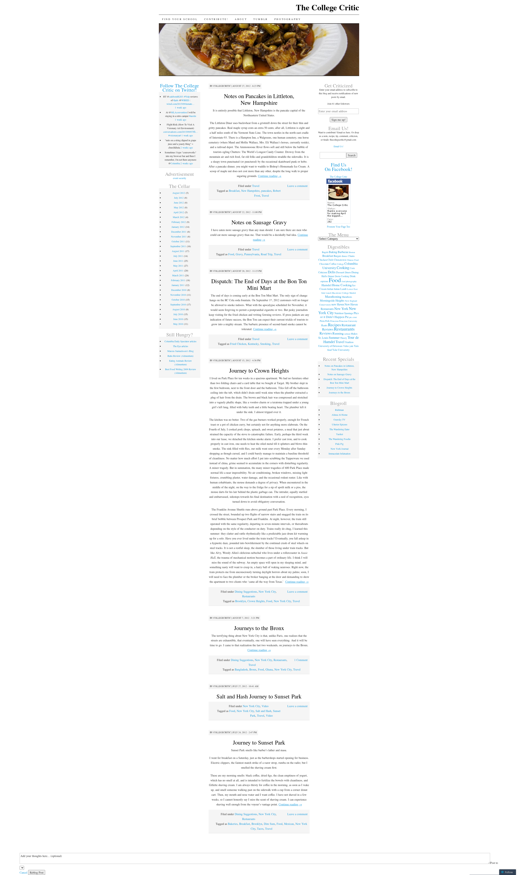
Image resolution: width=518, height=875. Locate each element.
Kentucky (253, 344)
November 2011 (179, 236)
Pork (327, 320)
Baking (333, 252)
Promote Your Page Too (338, 226)
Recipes (334, 324)
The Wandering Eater (339, 429)
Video (265, 706)
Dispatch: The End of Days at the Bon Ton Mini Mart (259, 284)
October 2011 (178, 241)
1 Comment (301, 660)
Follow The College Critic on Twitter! (179, 87)
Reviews (326, 333)
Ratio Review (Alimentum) (180, 355)
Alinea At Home (339, 414)
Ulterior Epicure (339, 424)
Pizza (322, 320)
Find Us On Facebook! (338, 166)
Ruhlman (339, 409)
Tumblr (260, 19)
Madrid (352, 292)
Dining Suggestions (246, 591)
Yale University (341, 350)
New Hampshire (250, 191)
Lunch (328, 292)
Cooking (343, 267)
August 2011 (178, 251)
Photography (287, 19)
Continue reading (269, 176)
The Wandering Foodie (339, 439)
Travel (255, 186)
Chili (330, 260)
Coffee (332, 264)
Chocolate (324, 263)
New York (341, 308)
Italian (337, 288)
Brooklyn (240, 601)
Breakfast (234, 191)
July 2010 (178, 314)
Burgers (337, 255)
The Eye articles (180, 346)
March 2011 (178, 275)
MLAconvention (179, 112)
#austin (192, 116)
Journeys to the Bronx (259, 628)
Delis (331, 271)
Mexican (289, 824)
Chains (351, 255)
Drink (353, 276)
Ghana (269, 669)
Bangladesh (241, 669)
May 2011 (178, 265)
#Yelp (187, 96)
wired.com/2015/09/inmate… (180, 103)
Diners (348, 272)
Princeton (334, 321)
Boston (352, 252)
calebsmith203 (176, 96)
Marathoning (333, 296)
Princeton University (348, 321)
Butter (344, 256)
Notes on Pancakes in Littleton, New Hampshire (259, 99)
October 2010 (178, 299)
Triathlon (349, 342)
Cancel (23, 872)
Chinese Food (353, 259)
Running (338, 333)
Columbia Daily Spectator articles (180, 341)
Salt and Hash (263, 711)
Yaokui (339, 434)
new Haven (337, 304)
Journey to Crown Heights (259, 370)
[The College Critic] (338, 223)
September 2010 (178, 304)
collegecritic (222, 85)
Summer (334, 337)
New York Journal (339, 448)
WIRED (185, 100)
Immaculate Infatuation (339, 453)
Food (231, 254)
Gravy (239, 254)
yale (351, 345)
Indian (330, 288)
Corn (352, 268)
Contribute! (216, 19)
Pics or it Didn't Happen (339, 315)
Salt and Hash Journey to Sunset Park (259, 696)
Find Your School (180, 19)
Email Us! (338, 146)
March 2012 (179, 217)
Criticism (322, 272)
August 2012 (178, 192)
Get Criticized (338, 85)
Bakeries (233, 824)
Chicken (322, 260)
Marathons (347, 296)
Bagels (325, 252)
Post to (494, 863)
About (241, 19)
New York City (267, 591)
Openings (348, 313)
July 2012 (179, 197)
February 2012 (179, 222)
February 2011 (178, 280)
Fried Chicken (238, 344)
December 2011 (178, 231)
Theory (343, 337)
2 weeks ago (186, 147)
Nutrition (338, 313)
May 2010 (178, 323)
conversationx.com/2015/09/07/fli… (180, 131)
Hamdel (326, 285)
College (340, 264)
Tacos (260, 829)
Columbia (175, 163)
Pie (347, 317)
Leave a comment (297, 186)
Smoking (265, 344)
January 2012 (178, 226)
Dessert (340, 272)
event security (179, 178)
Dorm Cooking (342, 276)
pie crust (353, 317)
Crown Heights (256, 601)
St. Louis (323, 338)
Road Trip (266, 254)
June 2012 (179, 202)
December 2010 (178, 289)
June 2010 (178, 319)
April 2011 (178, 270)
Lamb (343, 289)
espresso (324, 281)
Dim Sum (269, 824)
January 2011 (178, 285)
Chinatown (340, 260)
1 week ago (180, 107)
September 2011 (178, 246)
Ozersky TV (339, 419)
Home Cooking (342, 285)
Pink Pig (339, 443)
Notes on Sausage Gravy (259, 222)
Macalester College (340, 292)
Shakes (354, 333)
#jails (175, 100)
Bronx (252, 669)
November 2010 (178, 294)
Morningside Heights (332, 300)
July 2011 (178, 255)
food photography (349, 281)
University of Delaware (330, 346)
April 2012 (178, 212)
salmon (347, 333)
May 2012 (179, 207)
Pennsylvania (251, 254)
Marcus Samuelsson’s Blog (180, 351)
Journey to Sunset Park (259, 742)
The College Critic (327, 7)
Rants (324, 325)
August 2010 (178, 309)
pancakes (266, 191)
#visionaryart (174, 135)
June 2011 (178, 260)
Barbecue (343, 252)
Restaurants (248, 596)
